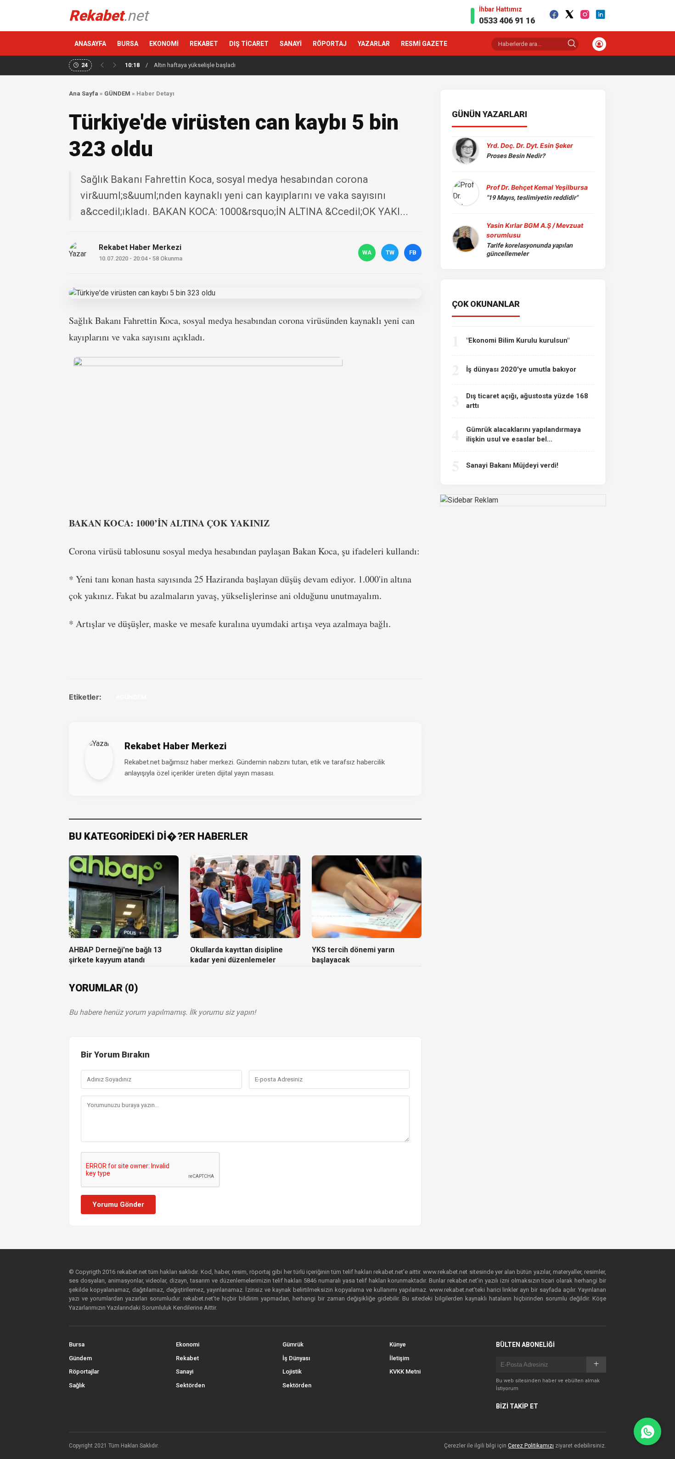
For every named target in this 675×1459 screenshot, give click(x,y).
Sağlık (77, 1385)
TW (390, 252)
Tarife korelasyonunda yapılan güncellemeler (529, 249)
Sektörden (190, 1385)
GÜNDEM (117, 93)
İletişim (399, 1358)
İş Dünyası (296, 1358)
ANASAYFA (90, 43)
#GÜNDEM (131, 697)
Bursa (76, 1344)
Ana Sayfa (83, 93)
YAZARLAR (374, 43)
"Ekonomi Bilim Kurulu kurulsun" (517, 340)
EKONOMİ (164, 43)
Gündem (80, 1358)
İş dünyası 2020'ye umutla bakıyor (521, 369)
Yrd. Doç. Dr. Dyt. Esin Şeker (529, 145)
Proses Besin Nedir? (515, 155)
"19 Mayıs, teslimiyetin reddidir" (532, 197)
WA (366, 252)
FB (412, 252)
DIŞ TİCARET (249, 43)
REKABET (204, 43)
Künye (397, 1344)
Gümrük (293, 1344)
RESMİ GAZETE (424, 43)
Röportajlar (84, 1371)
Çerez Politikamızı (531, 1445)
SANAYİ (291, 43)
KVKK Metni (405, 1371)
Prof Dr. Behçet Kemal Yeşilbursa (537, 187)
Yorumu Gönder (118, 1204)
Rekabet (187, 1358)
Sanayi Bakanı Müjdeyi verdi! (512, 465)
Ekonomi (187, 1344)
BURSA (127, 43)
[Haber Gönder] (647, 1431)
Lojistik (292, 1371)
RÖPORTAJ (330, 43)
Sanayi (184, 1371)
